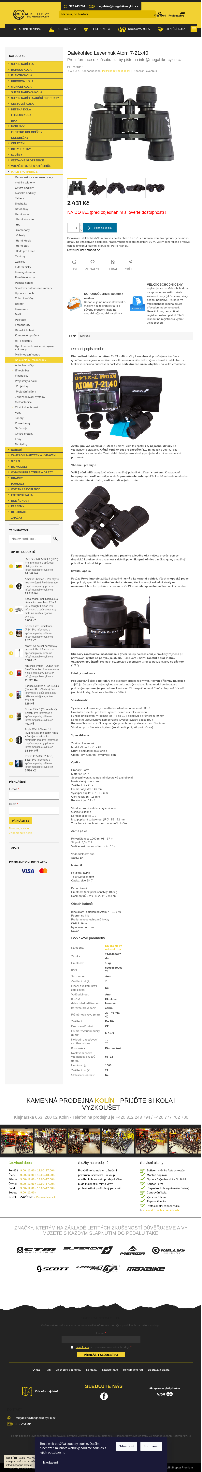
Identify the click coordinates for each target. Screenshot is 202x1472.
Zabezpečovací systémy (30, 396)
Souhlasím (151, 1446)
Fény (18, 439)
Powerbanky (22, 423)
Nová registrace (19, 828)
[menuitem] (27, 29)
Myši (18, 314)
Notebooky (21, 208)
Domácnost (20, 500)
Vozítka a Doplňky (25, 489)
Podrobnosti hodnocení (116, 71)
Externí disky (23, 266)
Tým (48, 1369)
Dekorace (19, 512)
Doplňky (17, 126)
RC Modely (19, 466)
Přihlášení (160, 15)
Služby (16, 154)
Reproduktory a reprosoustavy (34, 177)
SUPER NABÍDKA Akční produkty (35, 98)
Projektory (22, 386)
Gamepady (23, 229)
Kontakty (91, 1369)
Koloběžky (19, 137)
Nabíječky (21, 444)
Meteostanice (23, 402)
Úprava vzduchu (25, 293)
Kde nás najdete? (47, 1391)
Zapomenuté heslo (21, 832)
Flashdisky (21, 375)
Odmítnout (126, 1446)
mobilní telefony (25, 182)
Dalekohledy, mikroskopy (30, 359)
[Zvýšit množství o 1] (81, 225)
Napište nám (110, 1369)
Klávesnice (21, 309)
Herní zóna (22, 214)
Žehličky (20, 261)
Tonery (19, 417)
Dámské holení (24, 330)
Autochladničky (24, 365)
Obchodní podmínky (68, 1369)
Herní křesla (23, 240)
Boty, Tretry (21, 149)
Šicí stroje (21, 428)
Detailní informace (81, 250)
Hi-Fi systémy (23, 340)
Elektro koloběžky (26, 132)
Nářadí (16, 449)
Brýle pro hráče (25, 251)
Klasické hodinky (25, 192)
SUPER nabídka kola (26, 92)
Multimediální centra (27, 354)
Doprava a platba (158, 1369)
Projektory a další (26, 380)
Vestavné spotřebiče (27, 160)
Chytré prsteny (24, 433)
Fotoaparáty (22, 324)
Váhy (18, 412)
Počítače (20, 319)
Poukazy (17, 483)
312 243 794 (23, 1424)
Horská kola (21, 69)
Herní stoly (22, 245)
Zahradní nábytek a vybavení (33, 455)
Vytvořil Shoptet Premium (177, 1467)
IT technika (22, 370)
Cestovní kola (22, 103)
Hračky (17, 478)
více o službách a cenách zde (159, 1210)
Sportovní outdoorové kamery (33, 288)
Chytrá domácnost (26, 407)
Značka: (145, 70)
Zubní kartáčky (24, 298)
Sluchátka (21, 203)
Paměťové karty (25, 277)
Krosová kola (22, 81)
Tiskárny (20, 256)
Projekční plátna (26, 391)
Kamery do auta (25, 272)
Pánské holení (24, 282)
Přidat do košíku (102, 227)
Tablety (19, 198)
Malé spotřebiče (24, 171)
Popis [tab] (72, 335)
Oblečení (18, 143)
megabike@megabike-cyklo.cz (36, 1417)
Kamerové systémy (27, 335)
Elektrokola (21, 75)
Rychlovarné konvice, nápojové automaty (34, 347)
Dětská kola (21, 109)
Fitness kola (21, 115)
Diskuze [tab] (85, 335)
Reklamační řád (133, 1369)
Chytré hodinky (24, 187)
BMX (14, 120)
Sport (16, 461)
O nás (36, 1369)
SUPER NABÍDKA (22, 64)
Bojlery (19, 303)
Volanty (20, 235)
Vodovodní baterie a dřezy (32, 472)
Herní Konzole (25, 219)
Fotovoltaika (22, 495)
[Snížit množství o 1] (81, 230)
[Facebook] (104, 1396)
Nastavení (50, 1462)
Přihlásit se (20, 820)
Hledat (55, 538)
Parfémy (17, 506)
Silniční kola (21, 86)
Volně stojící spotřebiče (31, 166)
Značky (16, 517)
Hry (18, 224)
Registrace (174, 15)
